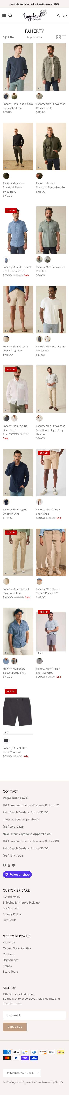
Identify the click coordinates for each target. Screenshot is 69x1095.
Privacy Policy (12, 914)
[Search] (12, 15)
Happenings (10, 960)
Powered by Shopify (52, 1082)
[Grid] (58, 37)
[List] (64, 37)
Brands (7, 966)
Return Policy (11, 897)
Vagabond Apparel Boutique (26, 1082)
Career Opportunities (17, 948)
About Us (9, 942)
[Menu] (4, 15)
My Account (11, 908)
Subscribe (15, 1026)
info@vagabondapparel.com (21, 819)
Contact (8, 954)
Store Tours (10, 971)
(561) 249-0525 (13, 827)
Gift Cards (9, 920)
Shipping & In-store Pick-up (21, 902)
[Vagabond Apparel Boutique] (35, 15)
